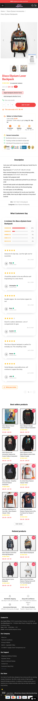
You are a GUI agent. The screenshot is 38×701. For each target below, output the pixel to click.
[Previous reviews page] (25, 392)
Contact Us (4, 663)
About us (3, 637)
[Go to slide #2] (23, 68)
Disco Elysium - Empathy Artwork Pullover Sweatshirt (9, 482)
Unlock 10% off (3, 693)
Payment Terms (5, 658)
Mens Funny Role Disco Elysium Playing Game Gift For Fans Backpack (27, 581)
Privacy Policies (5, 642)
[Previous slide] (4, 40)
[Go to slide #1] (14, 68)
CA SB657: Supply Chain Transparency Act (13, 647)
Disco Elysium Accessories (15, 11)
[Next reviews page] (34, 392)
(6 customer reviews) (16, 83)
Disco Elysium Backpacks (9, 14)
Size (3, 90)
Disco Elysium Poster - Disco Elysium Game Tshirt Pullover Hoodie (27, 454)
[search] (32, 5)
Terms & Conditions (6, 640)
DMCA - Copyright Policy (8, 645)
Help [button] (35, 698)
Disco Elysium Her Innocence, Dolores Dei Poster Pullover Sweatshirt (9, 454)
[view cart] (35, 5)
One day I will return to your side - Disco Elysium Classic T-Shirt (9, 511)
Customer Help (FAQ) (7, 666)
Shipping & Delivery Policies (9, 656)
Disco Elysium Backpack (27, 552)
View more (19, 524)
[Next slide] (34, 40)
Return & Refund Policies (8, 661)
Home (3, 11)
